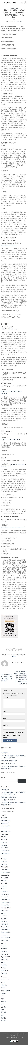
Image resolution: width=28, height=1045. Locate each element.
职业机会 (14, 1034)
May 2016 (4, 973)
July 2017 (3, 962)
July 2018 (3, 943)
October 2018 (5, 935)
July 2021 (3, 856)
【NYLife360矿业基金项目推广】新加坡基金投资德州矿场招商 (13, 767)
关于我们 (13, 1035)
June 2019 (4, 916)
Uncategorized (14, 8)
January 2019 (4, 927)
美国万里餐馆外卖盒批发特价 (9, 760)
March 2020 (4, 891)
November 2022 (5, 826)
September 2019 (5, 907)
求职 (2, 998)
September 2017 (5, 957)
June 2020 (4, 883)
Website (5, 725)
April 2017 (4, 967)
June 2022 (4, 839)
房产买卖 (9, 1034)
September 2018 (5, 937)
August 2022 (4, 834)
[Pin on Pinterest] (18, 649)
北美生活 (19, 1034)
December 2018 (5, 929)
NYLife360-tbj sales (17, 21)
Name (5, 711)
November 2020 (5, 872)
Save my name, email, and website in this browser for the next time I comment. (13, 735)
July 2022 (3, 837)
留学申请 (24, 1034)
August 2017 (4, 959)
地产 (2, 996)
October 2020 (5, 875)
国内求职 (3, 993)
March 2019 (4, 924)
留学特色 (3, 1012)
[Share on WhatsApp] (7, 649)
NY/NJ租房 (4, 1034)
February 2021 (5, 867)
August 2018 (4, 940)
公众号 (3, 988)
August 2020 (4, 877)
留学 (2, 1009)
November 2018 (5, 932)
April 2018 (4, 951)
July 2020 (3, 880)
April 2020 (4, 888)
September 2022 (5, 831)
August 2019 (4, 910)
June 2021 (4, 858)
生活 (2, 1004)
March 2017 (4, 970)
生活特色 (3, 1007)
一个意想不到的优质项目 (8, 763)
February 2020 (5, 894)
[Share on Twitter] (12, 649)
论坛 (17, 1035)
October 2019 (5, 905)
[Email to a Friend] (15, 649)
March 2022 (4, 847)
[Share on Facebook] (9, 649)
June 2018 (4, 946)
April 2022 (4, 845)
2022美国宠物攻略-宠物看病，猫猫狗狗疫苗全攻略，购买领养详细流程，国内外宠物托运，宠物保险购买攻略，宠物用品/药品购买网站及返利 (20, 677)
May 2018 (4, 948)
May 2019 (4, 918)
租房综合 (3, 1020)
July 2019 (3, 913)
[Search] (19, 2)
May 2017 (4, 965)
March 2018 (4, 954)
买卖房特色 (4, 985)
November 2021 (5, 850)
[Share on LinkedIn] (21, 649)
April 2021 (4, 864)
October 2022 (5, 828)
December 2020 (5, 869)
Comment (6, 697)
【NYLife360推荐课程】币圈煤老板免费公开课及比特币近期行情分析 (13, 756)
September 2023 (5, 820)
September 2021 (5, 853)
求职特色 (3, 1001)
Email (5, 718)
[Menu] (22, 3)
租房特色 (3, 1018)
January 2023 (4, 823)
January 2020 (4, 897)
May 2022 (4, 842)
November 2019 (5, 902)
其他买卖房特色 (5, 990)
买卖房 (3, 982)
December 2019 (5, 899)
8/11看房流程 (5, 752)
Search (3, 777)
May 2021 (4, 861)
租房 (2, 1015)
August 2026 (4, 817)
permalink (14, 656)
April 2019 (4, 921)
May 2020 (4, 886)
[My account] (25, 2)
